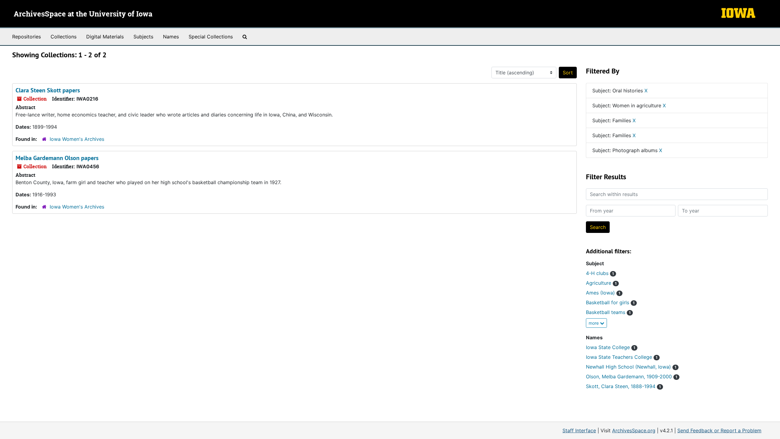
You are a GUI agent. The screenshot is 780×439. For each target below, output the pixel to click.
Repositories (26, 37)
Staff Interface (579, 430)
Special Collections (211, 37)
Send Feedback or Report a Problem (719, 430)
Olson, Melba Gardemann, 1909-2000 (631, 376)
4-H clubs (600, 273)
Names (171, 37)
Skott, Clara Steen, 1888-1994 (623, 386)
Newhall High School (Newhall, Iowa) (631, 367)
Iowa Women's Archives (77, 139)
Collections (63, 37)
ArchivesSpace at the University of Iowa (83, 14)
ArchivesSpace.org (633, 430)
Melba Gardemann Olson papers (57, 158)
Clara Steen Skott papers (48, 90)
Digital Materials (105, 37)
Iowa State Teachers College (622, 357)
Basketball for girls (610, 302)
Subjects (143, 37)
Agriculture (601, 283)
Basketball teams (608, 312)
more (594, 323)
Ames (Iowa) (603, 293)
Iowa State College (610, 347)
